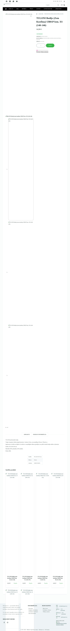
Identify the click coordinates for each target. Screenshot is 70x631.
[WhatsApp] (13, 1)
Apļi (17, 8)
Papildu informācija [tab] (39, 434)
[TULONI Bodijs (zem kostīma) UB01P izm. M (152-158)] (57, 524)
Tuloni (42, 41)
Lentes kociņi (48, 8)
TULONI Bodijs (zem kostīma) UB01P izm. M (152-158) (58, 578)
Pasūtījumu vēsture (47, 610)
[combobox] (51, 5)
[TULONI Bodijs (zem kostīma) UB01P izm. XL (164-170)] (27, 524)
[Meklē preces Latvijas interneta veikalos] (61, 624)
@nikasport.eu (64, 617)
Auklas (11, 8)
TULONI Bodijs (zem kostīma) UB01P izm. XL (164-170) (27, 578)
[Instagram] (10, 1)
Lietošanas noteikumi (33, 611)
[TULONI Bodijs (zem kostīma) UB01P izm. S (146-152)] (42, 524)
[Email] (16, 1)
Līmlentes (58, 8)
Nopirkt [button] (15, 583)
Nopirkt (50, 45)
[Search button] (58, 5)
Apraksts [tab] (27, 434)
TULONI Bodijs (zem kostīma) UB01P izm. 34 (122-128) (12, 578)
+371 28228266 (62, 610)
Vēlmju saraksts (46, 611)
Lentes (38, 8)
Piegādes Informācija (33, 610)
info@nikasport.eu (63, 606)
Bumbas (24, 8)
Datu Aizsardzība (32, 613)
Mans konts (45, 608)
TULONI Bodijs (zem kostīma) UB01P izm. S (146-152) (43, 578)
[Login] (64, 1)
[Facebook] (6, 1)
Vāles (31, 8)
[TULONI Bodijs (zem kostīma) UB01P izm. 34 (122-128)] (12, 524)
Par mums (31, 608)
